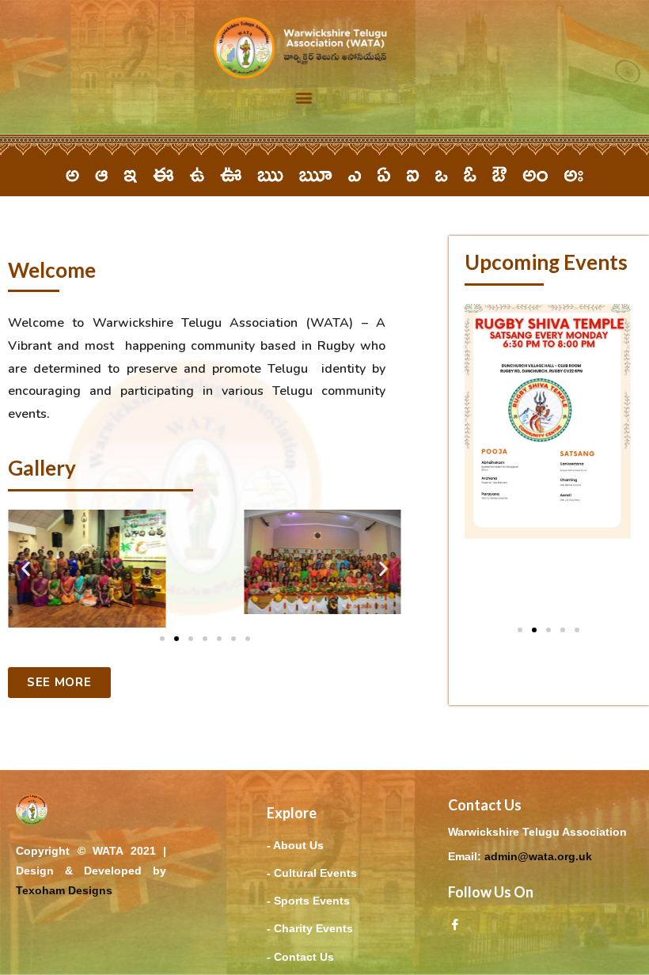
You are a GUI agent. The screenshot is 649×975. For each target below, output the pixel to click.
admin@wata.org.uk (538, 856)
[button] (304, 98)
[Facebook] (455, 924)
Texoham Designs (64, 890)
